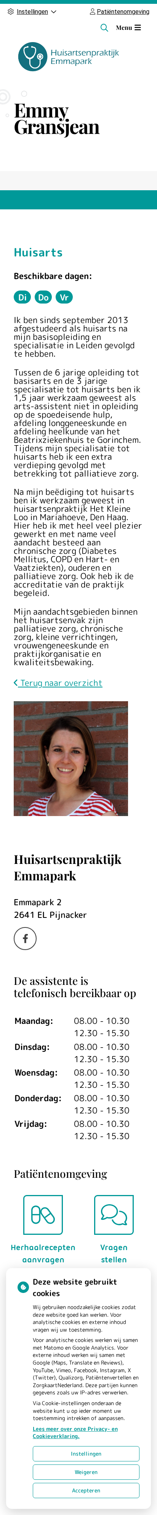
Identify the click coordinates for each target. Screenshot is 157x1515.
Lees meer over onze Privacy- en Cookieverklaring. (75, 1432)
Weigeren (86, 1472)
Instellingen (86, 1453)
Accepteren (86, 1490)
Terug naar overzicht (60, 683)
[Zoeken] (104, 27)
